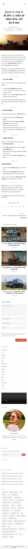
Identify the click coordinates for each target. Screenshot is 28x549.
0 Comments (19, 28)
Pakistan (4, 523)
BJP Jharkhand (14, 494)
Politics (2, 374)
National (3, 371)
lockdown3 (11, 515)
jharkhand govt (15, 513)
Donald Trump (5, 507)
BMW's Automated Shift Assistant (17, 195)
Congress (4, 500)
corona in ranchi (19, 500)
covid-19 (13, 505)
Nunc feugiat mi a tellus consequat (14, 478)
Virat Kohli (5, 536)
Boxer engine (4, 197)
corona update (16, 502)
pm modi (11, 523)
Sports (2, 380)
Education (3, 355)
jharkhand (17, 510)
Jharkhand (3, 366)
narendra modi (12, 518)
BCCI (21, 492)
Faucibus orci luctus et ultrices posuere (15, 473)
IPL (12, 510)
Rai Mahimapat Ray (19, 523)
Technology (3, 382)
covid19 (19, 505)
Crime (2, 352)
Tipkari (2, 385)
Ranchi (2, 377)
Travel (2, 388)
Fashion (3, 358)
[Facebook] (10, 443)
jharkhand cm (5, 513)
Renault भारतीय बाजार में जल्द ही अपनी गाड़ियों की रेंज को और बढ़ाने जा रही (14, 244)
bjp (8, 494)
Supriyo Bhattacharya (7, 534)
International (4, 363)
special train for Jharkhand (9, 531)
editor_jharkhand (13, 27)
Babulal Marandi (14, 492)
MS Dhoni (4, 518)
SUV (16, 534)
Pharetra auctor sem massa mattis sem (15, 476)
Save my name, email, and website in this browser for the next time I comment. (13, 335)
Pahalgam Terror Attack (19, 521)
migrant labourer (21, 515)
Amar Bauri (5, 492)
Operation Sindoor (7, 521)
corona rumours (6, 502)
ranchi (4, 526)
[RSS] (17, 464)
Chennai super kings (7, 497)
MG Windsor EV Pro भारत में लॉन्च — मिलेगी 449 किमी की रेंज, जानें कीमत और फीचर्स (14, 292)
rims (9, 526)
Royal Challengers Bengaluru (9, 528)
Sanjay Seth (21, 528)
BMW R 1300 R (6, 195)
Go (23, 454)
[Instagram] (14, 443)
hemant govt (21, 507)
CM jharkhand (17, 497)
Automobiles (11, 28)
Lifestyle (3, 369)
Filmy (2, 361)
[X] (17, 443)
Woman (11, 536)
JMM (22, 513)
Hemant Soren (5, 510)
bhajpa (3, 494)
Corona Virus (5, 505)
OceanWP (3, 473)
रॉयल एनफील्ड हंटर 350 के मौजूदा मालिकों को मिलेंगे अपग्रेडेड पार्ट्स (14, 268)
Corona (11, 500)
